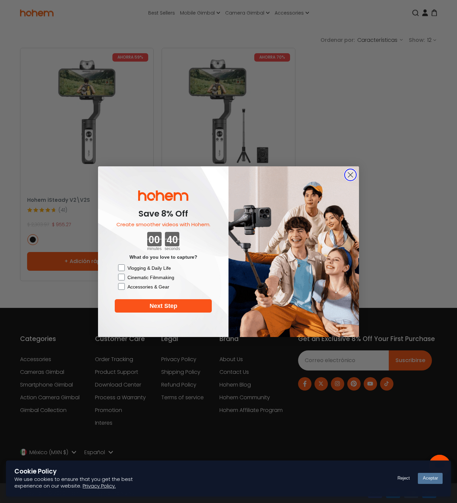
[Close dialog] (350, 175)
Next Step (163, 306)
